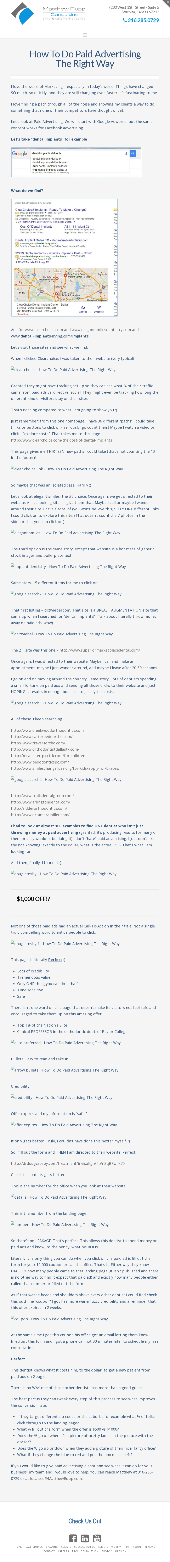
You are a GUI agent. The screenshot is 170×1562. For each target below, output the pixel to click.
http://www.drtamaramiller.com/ (40, 814)
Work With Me (120, 1546)
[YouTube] (97, 1538)
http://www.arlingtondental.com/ (40, 802)
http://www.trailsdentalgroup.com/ (42, 795)
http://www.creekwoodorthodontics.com (47, 730)
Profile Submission (85, 1551)
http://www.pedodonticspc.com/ (40, 762)
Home (18, 1546)
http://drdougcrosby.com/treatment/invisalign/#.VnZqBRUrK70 (68, 1163)
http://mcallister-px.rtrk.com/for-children (48, 755)
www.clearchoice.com (44, 329)
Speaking (52, 1546)
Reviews (149, 1546)
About (137, 1546)
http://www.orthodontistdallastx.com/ (45, 749)
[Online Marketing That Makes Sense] (48, 13)
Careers (63, 1551)
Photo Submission (114, 1551)
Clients (66, 1546)
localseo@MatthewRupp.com (56, 1478)
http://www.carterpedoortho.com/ (42, 736)
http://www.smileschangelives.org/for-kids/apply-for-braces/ (65, 768)
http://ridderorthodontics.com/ (39, 808)
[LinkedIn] (85, 1538)
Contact (49, 1551)
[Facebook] (73, 1538)
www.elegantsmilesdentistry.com (101, 329)
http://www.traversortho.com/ (38, 742)
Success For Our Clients (91, 1546)
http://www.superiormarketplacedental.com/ (100, 650)
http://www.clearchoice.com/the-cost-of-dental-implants (61, 440)
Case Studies (34, 1546)
